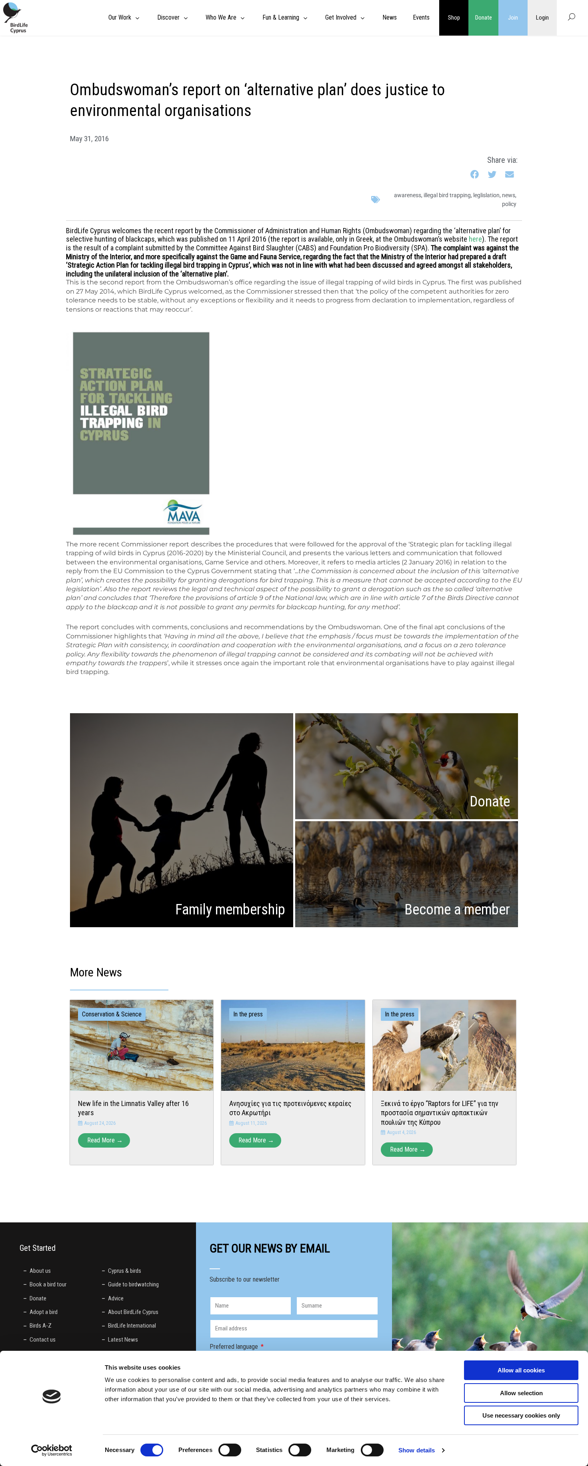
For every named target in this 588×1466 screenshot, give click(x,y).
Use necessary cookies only (521, 1415)
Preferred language (235, 1346)
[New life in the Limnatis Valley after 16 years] (141, 1044)
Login (542, 17)
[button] (475, 174)
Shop (454, 17)
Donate (483, 17)
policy (509, 204)
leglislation (486, 195)
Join (513, 17)
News (508, 195)
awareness (407, 195)
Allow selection (521, 1393)
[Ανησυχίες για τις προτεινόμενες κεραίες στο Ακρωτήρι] (292, 1044)
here (475, 239)
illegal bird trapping (447, 195)
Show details (416, 1450)
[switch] (229, 1450)
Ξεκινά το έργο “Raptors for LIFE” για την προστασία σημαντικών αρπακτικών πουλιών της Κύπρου (439, 1112)
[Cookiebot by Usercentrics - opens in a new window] (52, 1450)
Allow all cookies (521, 1370)
